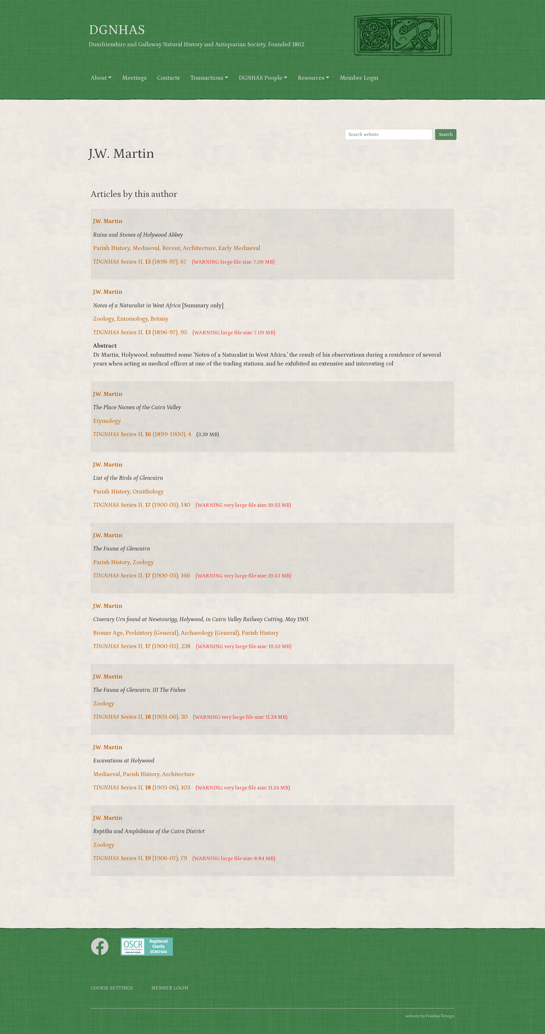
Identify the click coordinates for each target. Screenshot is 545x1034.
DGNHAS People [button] (260, 78)
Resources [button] (311, 78)
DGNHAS (117, 30)
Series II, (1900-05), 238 (141, 646)
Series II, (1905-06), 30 (140, 717)
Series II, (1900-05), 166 (141, 575)
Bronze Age (108, 633)
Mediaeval (146, 248)
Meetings (134, 78)
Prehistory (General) (151, 633)
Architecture (199, 248)
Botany (159, 319)
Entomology (132, 319)
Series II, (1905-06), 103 (141, 787)
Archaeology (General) (210, 633)
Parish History (111, 248)
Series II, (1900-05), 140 (141, 505)
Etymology (107, 421)
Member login (169, 988)
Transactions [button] (206, 78)
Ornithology (148, 491)
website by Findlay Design (429, 1016)
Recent (171, 248)
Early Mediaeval (239, 248)
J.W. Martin (107, 221)
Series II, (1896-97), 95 (140, 332)
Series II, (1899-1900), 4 (142, 434)
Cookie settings (112, 988)
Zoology (103, 319)
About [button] (99, 78)
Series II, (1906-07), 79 (140, 858)
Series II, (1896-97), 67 (139, 261)
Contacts (168, 78)
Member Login (359, 78)
